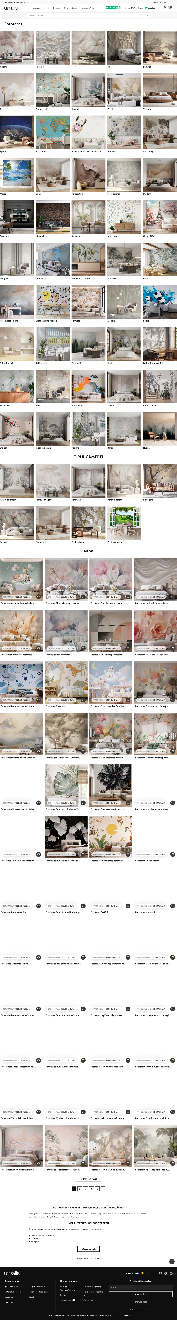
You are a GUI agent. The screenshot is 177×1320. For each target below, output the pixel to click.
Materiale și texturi (12, 1292)
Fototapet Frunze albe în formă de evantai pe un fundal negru (63, 860)
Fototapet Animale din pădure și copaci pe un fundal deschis (18, 860)
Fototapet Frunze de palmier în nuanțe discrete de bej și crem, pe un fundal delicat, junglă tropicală (63, 1015)
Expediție (8, 1297)
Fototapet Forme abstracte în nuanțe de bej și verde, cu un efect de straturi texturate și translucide (18, 1015)
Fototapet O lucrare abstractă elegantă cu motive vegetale (18, 809)
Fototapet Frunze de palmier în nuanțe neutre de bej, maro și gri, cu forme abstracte (108, 963)
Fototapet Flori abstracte (58, 654)
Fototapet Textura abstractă (14, 963)
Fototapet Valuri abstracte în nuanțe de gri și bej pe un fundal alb (108, 1118)
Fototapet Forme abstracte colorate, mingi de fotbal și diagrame (18, 706)
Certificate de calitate (38, 1292)
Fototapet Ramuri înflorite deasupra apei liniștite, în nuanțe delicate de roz (18, 1169)
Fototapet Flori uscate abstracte (16, 654)
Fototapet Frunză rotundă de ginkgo (63, 912)
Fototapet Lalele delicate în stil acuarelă (18, 1066)
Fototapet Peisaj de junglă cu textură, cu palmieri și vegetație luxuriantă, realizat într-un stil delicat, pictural (152, 1169)
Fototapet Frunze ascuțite (13, 912)
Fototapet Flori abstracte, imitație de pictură (108, 757)
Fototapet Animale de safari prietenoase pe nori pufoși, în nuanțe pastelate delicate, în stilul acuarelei (18, 603)
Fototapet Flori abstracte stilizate (151, 654)
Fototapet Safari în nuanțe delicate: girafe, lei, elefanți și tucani (152, 1066)
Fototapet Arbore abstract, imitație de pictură (63, 757)
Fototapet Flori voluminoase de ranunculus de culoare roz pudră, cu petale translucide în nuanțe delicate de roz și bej (108, 1066)
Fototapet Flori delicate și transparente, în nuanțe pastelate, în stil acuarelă (63, 603)
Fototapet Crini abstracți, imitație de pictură (152, 706)
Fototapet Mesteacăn (145, 912)
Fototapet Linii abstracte (147, 860)
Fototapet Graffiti (99, 912)
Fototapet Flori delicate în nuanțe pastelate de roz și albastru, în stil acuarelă (108, 603)
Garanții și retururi (37, 1287)
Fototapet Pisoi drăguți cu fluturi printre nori (108, 706)
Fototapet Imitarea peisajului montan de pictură (18, 757)
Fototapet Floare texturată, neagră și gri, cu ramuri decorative (108, 809)
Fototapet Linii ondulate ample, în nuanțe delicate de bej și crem (152, 603)
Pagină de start (83, 1258)
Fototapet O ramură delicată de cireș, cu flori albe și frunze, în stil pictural (152, 963)
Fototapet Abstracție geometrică (106, 654)
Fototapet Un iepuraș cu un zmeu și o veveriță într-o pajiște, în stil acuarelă (152, 1015)
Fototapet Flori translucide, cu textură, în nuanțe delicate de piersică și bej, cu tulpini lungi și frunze (63, 963)
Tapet (31, 1297)
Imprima (63, 1295)
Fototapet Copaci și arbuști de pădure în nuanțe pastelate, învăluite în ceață (63, 1169)
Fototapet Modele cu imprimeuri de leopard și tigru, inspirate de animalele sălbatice (63, 1118)
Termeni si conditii (68, 1300)
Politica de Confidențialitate (67, 1288)
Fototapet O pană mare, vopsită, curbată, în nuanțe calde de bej (152, 1118)
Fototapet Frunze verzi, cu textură (62, 1066)
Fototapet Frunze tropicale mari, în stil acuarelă (63, 809)
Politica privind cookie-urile (94, 1293)
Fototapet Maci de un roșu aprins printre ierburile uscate (152, 809)
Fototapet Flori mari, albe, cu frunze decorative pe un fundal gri (108, 1169)
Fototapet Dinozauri (56, 706)
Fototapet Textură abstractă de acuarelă (18, 1118)
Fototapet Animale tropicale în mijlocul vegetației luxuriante (108, 860)
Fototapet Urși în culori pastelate (106, 1015)
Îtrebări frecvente (11, 1287)
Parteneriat (88, 1300)
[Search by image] (142, 15)
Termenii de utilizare (92, 1287)
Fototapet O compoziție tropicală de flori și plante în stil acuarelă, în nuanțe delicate (152, 757)
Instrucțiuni (9, 1302)
